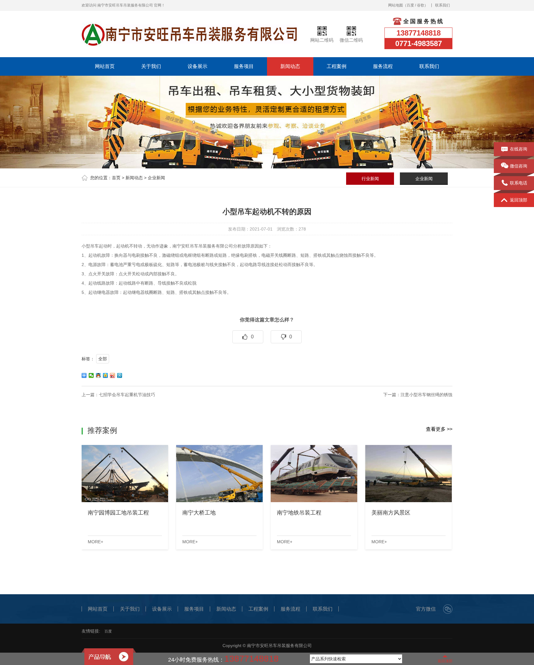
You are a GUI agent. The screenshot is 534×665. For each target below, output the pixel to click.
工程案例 (336, 66)
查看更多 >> (439, 429)
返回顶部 (518, 199)
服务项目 (244, 66)
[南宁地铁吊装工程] (314, 473)
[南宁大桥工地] (219, 473)
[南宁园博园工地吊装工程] (125, 473)
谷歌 (420, 5)
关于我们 (151, 66)
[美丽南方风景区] (408, 473)
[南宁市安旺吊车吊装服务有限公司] (190, 34)
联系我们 (442, 5)
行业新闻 (370, 178)
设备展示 (197, 66)
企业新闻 (156, 177)
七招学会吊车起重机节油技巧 (127, 394)
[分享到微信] (91, 375)
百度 (410, 5)
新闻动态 (290, 66)
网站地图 (395, 5)
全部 (102, 358)
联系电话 (518, 182)
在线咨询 (518, 148)
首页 (116, 177)
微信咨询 (518, 165)
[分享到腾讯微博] (119, 375)
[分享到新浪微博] (112, 375)
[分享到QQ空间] (105, 375)
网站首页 (105, 66)
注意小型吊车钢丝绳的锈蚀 (426, 394)
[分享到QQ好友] (98, 375)
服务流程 (383, 66)
